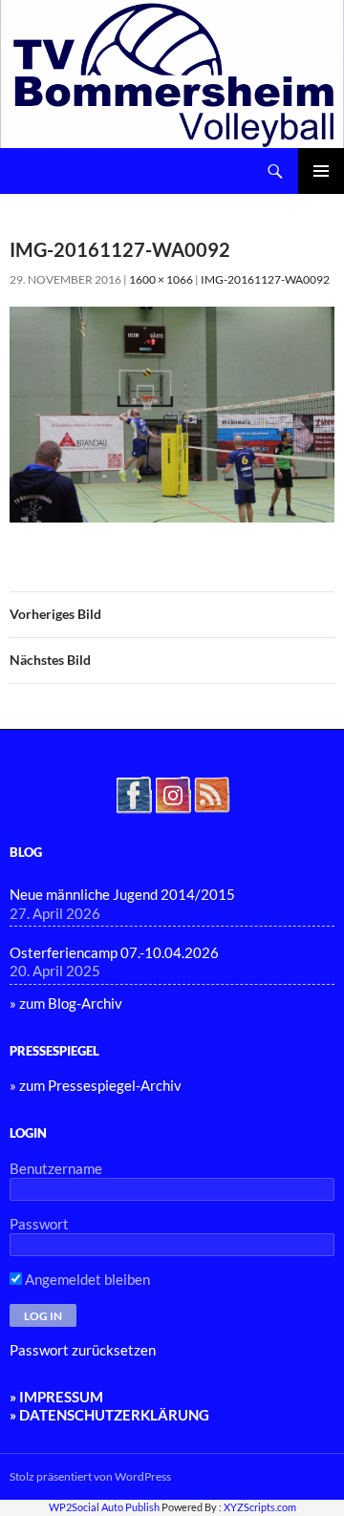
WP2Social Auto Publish (104, 1507)
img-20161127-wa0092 (265, 279)
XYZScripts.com (260, 1507)
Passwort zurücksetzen (83, 1349)
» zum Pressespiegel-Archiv (96, 1085)
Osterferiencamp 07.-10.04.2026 (114, 952)
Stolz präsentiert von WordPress (90, 1476)
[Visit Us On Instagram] (172, 792)
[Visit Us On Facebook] (133, 792)
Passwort (39, 1223)
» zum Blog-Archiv (66, 1003)
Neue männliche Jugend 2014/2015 (122, 894)
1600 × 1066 (161, 279)
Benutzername (56, 1168)
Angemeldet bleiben (86, 1279)
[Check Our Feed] (211, 792)
